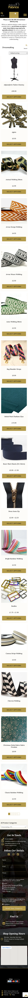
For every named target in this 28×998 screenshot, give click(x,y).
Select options (14, 97)
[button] (25, 15)
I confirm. (7, 904)
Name (4, 860)
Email (4, 866)
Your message (6, 891)
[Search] (2, 13)
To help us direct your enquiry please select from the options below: (13, 880)
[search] (26, 45)
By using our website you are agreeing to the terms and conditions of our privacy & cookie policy (13, 900)
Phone (4, 873)
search (25, 48)
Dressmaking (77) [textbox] (13, 827)
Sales (5, 883)
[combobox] (14, 826)
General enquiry (9, 889)
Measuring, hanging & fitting (13, 885)
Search (2, 15)
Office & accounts (9, 887)
